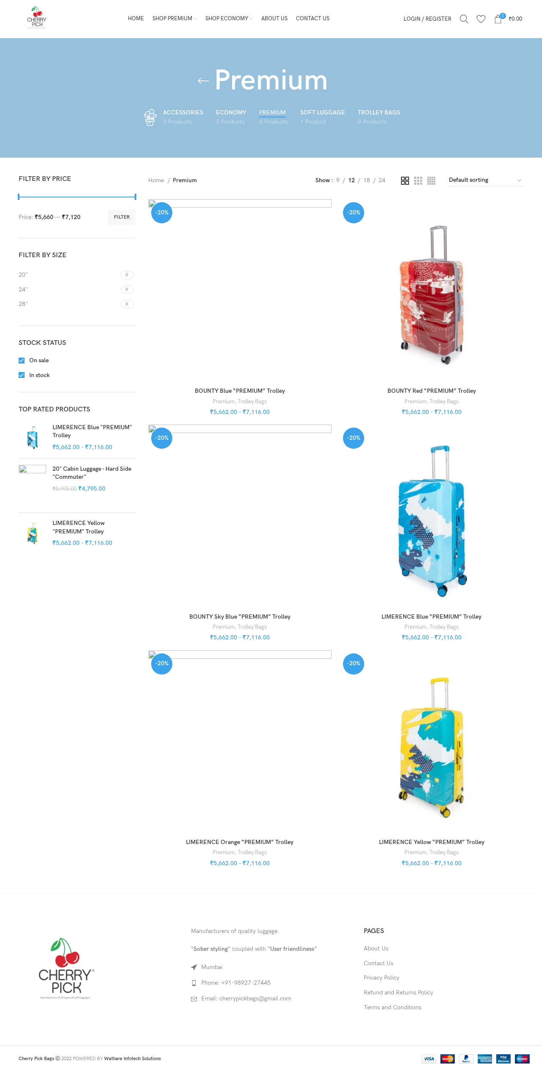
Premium (224, 401)
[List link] (271, 983)
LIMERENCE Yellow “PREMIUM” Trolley (431, 842)
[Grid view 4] (431, 181)
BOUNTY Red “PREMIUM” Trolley (431, 390)
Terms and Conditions (392, 1007)
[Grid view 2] (405, 181)
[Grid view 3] (418, 181)
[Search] (464, 19)
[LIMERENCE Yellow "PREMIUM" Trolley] (32, 533)
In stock (39, 375)
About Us (376, 948)
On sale (38, 360)
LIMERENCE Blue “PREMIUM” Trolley (431, 616)
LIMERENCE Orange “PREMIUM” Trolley (239, 842)
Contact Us (378, 963)
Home (157, 180)
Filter (122, 217)
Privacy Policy (381, 977)
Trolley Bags (252, 401)
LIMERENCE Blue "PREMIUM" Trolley (92, 431)
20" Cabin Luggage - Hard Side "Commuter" (92, 473)
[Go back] (203, 80)
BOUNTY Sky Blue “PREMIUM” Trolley (239, 616)
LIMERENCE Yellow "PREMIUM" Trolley (79, 527)
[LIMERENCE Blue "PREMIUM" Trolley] (32, 437)
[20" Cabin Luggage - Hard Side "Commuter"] (32, 485)
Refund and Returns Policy (398, 992)
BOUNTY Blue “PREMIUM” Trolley (240, 390)
